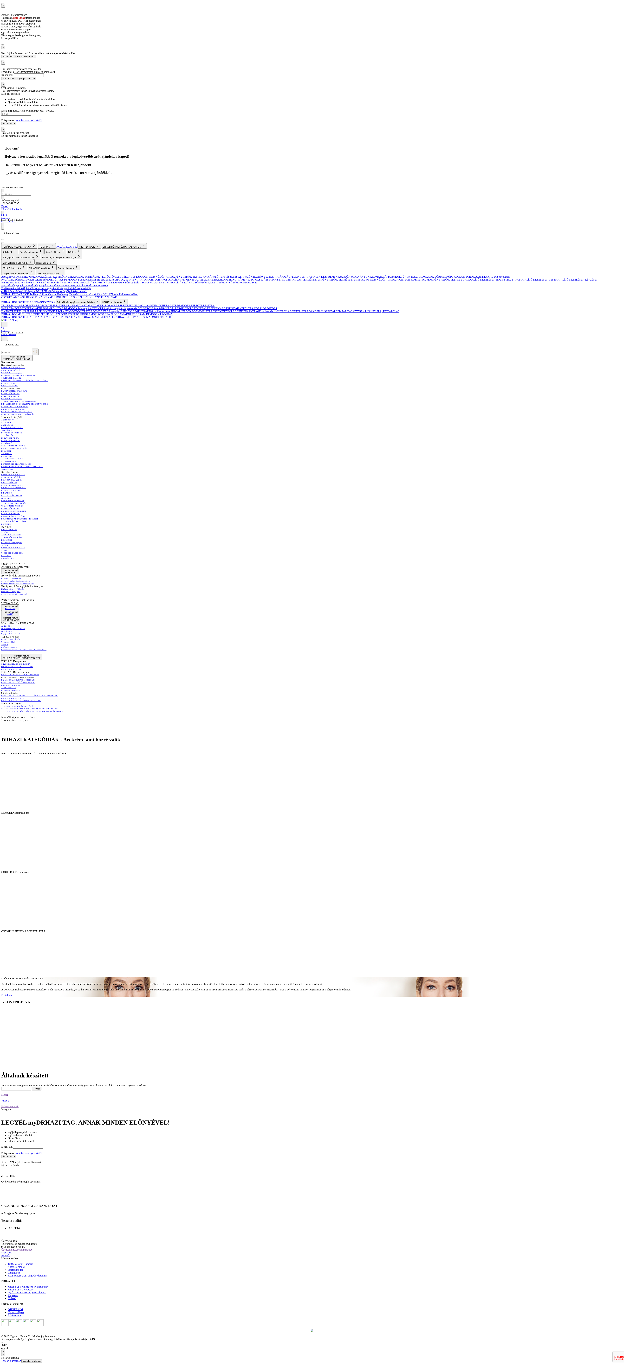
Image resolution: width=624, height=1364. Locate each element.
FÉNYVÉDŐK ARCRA (162, 276)
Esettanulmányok (66, 268)
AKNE (73, 246)
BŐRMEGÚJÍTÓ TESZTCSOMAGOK (413, 276)
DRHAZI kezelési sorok (48, 273)
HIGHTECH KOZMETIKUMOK (414, 279)
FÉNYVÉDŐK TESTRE (189, 276)
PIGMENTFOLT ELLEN (195, 279)
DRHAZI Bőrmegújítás (40, 268)
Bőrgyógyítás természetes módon (19, 257)
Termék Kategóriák (29, 252)
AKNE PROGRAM (135, 314)
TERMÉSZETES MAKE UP (354, 279)
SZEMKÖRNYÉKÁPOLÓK (68, 276)
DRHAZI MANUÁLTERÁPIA (98, 317)
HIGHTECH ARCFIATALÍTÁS (164, 279)
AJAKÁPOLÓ (211, 276)
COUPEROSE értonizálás (151, 308)
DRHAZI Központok (12, 268)
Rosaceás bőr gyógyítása (14, 285)
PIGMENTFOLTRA (242, 308)
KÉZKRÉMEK (329, 276)
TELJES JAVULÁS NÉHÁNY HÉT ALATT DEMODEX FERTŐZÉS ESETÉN (171, 305)
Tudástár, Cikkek (39, 294)
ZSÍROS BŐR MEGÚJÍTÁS (79, 282)
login (3, 328)
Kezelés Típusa (53, 252)
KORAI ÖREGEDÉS (265, 308)
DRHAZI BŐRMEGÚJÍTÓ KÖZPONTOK (122, 247)
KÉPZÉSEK (591, 279)
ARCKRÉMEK (44, 276)
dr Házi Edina (8, 291)
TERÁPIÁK (45, 247)
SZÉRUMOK (27, 276)
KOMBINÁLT (103, 282)
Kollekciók (8, 252)
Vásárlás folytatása (32, 1361)
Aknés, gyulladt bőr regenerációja (73, 288)
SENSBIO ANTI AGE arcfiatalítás (255, 311)
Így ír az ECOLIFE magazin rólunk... (27, 1292)
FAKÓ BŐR (232, 282)
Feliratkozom (9, 123)
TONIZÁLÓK (92, 276)
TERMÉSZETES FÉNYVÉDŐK (320, 279)
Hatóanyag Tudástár (67, 294)
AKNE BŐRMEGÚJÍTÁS (49, 279)
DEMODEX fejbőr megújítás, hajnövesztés (115, 308)
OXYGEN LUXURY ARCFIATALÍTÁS (331, 311)
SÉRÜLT (29, 282)
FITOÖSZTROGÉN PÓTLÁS (285, 279)
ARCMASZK (313, 276)
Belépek (4, 215)
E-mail (4, 206)
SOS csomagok (502, 276)
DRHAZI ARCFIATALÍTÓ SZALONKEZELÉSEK (143, 317)
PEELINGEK (298, 276)
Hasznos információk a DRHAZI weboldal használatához (108, 294)
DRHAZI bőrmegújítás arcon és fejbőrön (76, 302)
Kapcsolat (6, 1252)
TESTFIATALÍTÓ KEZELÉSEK (567, 279)
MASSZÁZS (262, 279)
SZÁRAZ (189, 282)
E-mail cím (7, 1146)
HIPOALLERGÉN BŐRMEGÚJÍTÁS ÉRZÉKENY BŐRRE (198, 308)
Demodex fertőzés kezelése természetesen (86, 285)
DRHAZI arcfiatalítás (112, 302)
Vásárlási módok (16, 1266)
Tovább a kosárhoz (11, 1360)
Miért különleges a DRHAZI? (32, 291)
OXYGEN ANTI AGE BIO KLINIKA (22, 297)
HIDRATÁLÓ (217, 279)
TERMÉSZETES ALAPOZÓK (236, 276)
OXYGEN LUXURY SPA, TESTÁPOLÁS (376, 311)
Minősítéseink (55, 291)
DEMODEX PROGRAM (159, 314)
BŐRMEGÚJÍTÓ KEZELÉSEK (478, 279)
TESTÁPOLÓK (140, 276)
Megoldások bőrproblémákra (16, 273)
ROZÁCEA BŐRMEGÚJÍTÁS (18, 279)
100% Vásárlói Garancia (20, 1264)
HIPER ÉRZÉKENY (103, 279)
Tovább (36, 1089)
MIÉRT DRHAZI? (87, 247)
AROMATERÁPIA (380, 276)
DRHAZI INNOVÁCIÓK (15, 294)
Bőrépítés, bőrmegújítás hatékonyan (59, 257)
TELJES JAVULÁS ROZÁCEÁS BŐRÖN (24, 305)
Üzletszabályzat (16, 1312)
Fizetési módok (15, 1269)
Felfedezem (7, 995)
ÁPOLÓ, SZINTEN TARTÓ (130, 279)
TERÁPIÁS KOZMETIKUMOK (17, 247)
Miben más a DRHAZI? (20, 1289)
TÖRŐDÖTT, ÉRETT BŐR (210, 282)
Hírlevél (5, 1255)
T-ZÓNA (144, 282)
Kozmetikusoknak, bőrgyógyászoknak (27, 1275)
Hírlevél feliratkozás (11, 209)
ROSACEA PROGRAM (111, 314)
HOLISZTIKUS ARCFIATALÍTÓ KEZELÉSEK (522, 279)
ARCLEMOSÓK (10, 276)
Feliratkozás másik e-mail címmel (18, 56)
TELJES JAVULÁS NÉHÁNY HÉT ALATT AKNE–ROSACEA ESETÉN (88, 305)
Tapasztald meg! (44, 263)
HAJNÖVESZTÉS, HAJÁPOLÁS (272, 276)
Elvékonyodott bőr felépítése (16, 288)
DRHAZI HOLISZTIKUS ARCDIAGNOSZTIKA (28, 302)
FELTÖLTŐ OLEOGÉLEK (116, 276)
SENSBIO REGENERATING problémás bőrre (146, 311)
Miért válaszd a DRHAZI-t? (16, 263)
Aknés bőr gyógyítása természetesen (46, 285)
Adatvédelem (14, 1315)
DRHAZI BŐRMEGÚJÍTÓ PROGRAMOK (74, 314)
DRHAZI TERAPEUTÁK (103, 297)
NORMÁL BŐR (248, 282)
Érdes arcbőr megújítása (43, 288)
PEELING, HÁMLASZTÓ (240, 279)
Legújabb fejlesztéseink (75, 291)
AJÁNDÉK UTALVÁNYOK (354, 276)
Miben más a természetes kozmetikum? (28, 1286)
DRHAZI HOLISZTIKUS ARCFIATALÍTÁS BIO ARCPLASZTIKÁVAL (41, 317)
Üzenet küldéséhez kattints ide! (17, 1249)
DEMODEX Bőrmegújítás (78, 279)
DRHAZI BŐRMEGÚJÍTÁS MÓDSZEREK (25, 314)
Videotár (52, 294)
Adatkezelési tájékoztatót (29, 120)
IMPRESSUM (15, 1309)
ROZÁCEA (62, 246)
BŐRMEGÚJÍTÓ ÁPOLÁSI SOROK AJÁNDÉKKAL (464, 276)
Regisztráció (5, 218)
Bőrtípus (72, 252)
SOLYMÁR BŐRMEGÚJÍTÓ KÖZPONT (66, 297)
